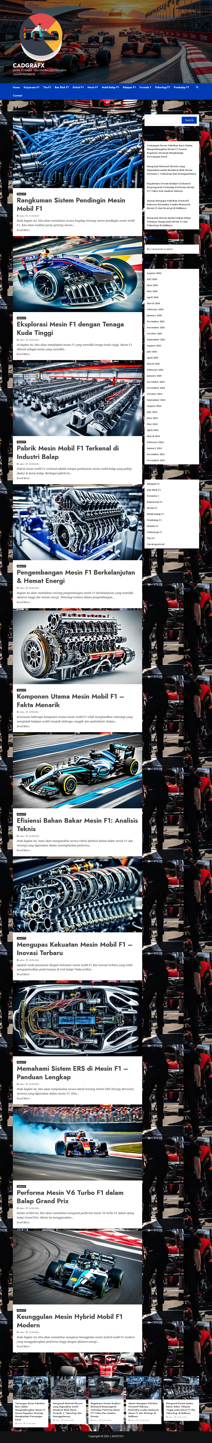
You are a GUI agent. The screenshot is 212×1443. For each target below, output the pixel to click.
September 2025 (156, 339)
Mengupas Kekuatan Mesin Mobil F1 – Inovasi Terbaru (75, 949)
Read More (23, 230)
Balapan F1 (129, 87)
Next (88, 1360)
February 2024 (155, 442)
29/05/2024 (34, 464)
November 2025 (156, 327)
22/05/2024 (34, 1332)
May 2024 (152, 424)
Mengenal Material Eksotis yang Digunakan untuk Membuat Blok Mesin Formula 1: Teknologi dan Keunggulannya (171, 170)
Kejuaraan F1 (31, 87)
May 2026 (152, 291)
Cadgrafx (29, 65)
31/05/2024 (34, 216)
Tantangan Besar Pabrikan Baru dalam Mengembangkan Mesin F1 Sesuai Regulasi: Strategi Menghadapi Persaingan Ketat (169, 151)
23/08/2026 (182, 1417)
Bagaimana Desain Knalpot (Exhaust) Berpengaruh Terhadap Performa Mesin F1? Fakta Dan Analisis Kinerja (170, 187)
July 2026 (152, 279)
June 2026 (152, 285)
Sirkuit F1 (78, 87)
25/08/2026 (106, 1420)
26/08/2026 (69, 1420)
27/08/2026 (31, 1423)
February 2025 (155, 369)
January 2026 (154, 315)
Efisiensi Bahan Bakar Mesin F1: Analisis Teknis (77, 825)
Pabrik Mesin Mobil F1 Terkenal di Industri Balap (68, 452)
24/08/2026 (144, 1420)
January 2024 (154, 448)
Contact (17, 95)
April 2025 (152, 357)
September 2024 (156, 399)
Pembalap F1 (181, 87)
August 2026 (154, 273)
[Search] (197, 87)
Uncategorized (156, 544)
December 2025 (156, 321)
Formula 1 (145, 87)
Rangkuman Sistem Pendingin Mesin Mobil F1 (71, 204)
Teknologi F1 (162, 87)
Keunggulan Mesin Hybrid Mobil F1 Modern (70, 1321)
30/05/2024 (34, 340)
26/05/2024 (34, 836)
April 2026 (152, 297)
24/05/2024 (34, 1084)
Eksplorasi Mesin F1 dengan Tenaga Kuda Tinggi (70, 328)
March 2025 (153, 363)
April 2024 (152, 430)
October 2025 (154, 333)
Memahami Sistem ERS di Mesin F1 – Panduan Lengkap (72, 1073)
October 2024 (154, 393)
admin (22, 216)
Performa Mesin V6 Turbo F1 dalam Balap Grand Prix (70, 1197)
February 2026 (155, 309)
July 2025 (152, 351)
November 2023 (156, 460)
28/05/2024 (34, 588)
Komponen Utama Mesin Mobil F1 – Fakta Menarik (70, 701)
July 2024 (152, 411)
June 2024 (152, 417)
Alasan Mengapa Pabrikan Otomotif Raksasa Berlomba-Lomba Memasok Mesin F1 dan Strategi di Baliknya (168, 204)
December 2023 (156, 454)
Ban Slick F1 (62, 87)
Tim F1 (47, 87)
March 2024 (153, 436)
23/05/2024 (34, 1208)
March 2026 (153, 303)
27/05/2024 (34, 712)
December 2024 (156, 381)
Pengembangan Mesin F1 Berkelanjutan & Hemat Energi (76, 577)
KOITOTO (118, 1436)
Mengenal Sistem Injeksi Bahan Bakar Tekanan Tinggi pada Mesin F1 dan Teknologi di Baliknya (169, 221)
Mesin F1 (93, 87)
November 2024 (156, 387)
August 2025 (154, 345)
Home (16, 87)
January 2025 (154, 375)
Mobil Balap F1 (110, 87)
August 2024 (154, 405)
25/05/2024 (34, 960)
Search (149, 108)
